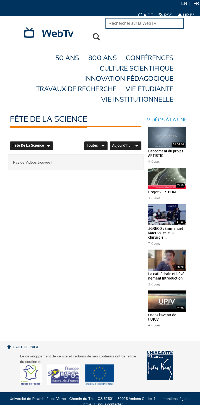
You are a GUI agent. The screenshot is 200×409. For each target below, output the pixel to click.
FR (196, 3)
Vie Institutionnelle (137, 99)
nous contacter (110, 404)
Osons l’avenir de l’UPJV (162, 317)
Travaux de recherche (76, 89)
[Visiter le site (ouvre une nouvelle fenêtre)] (33, 384)
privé (87, 404)
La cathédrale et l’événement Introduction (167, 276)
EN (184, 3)
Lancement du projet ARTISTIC (165, 153)
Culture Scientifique (136, 68)
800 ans (102, 58)
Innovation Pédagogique (128, 79)
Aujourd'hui (122, 145)
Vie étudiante (149, 89)
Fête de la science (28, 145)
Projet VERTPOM (162, 192)
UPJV (188, 15)
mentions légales (176, 398)
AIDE (147, 15)
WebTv (57, 34)
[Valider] (96, 37)
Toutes (92, 145)
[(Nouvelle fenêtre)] (160, 365)
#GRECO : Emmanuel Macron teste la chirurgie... (165, 233)
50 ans (67, 58)
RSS (168, 15)
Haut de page (26, 347)
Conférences (149, 58)
